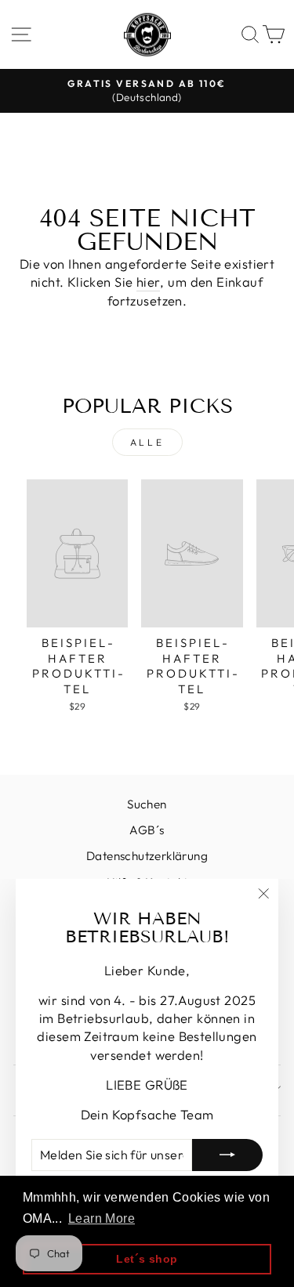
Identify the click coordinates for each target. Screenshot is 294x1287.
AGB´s (146, 829)
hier (148, 281)
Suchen (146, 804)
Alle (147, 442)
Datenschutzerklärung (147, 855)
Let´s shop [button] (146, 1259)
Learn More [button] (101, 1218)
